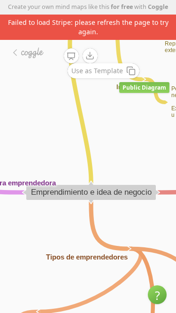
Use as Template (97, 70)
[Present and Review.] (71, 56)
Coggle (158, 7)
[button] (157, 294)
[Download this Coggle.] (90, 55)
